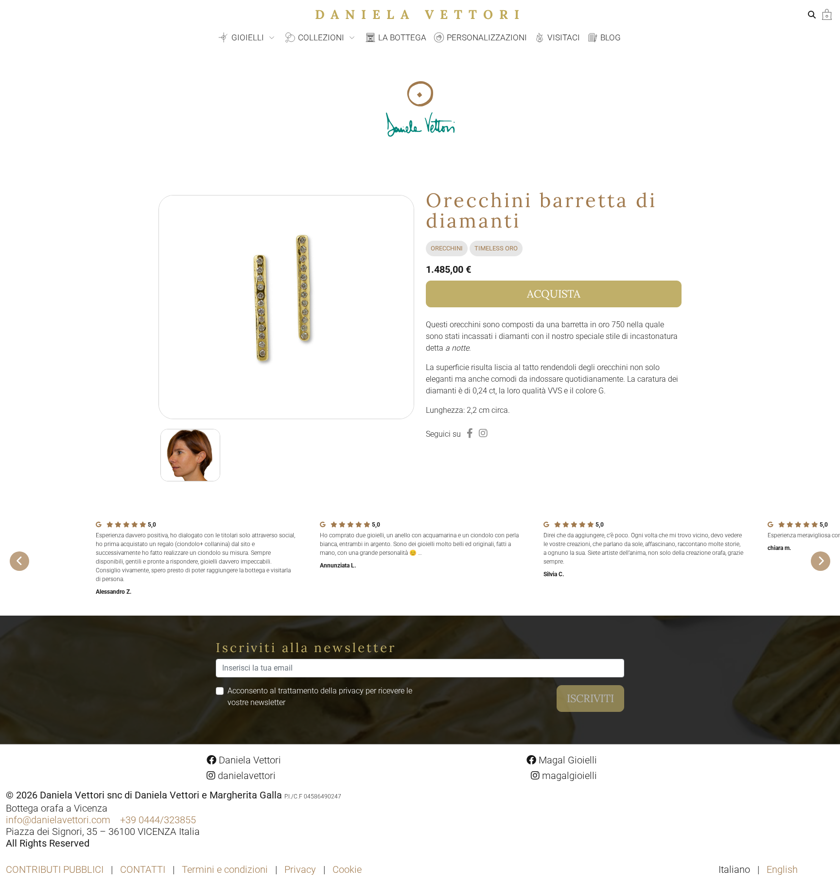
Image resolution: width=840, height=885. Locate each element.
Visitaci (562, 37)
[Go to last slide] (19, 561)
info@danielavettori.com (58, 820)
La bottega (401, 37)
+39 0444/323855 (158, 820)
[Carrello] (827, 13)
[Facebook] (470, 433)
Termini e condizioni (225, 869)
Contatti (142, 869)
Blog (609, 37)
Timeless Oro (496, 248)
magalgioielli (568, 775)
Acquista (553, 294)
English (782, 869)
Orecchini (447, 248)
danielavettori (245, 775)
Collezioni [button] (321, 37)
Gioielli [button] (247, 37)
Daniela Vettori (420, 14)
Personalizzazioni (486, 37)
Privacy (300, 869)
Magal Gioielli (566, 760)
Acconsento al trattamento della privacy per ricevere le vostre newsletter (320, 696)
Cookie (347, 869)
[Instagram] (483, 433)
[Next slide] (820, 561)
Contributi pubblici (55, 869)
